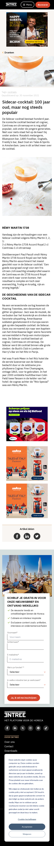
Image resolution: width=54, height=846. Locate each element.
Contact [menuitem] (8, 746)
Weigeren (27, 834)
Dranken (9, 52)
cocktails (12, 92)
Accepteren (27, 827)
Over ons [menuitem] (9, 742)
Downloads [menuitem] (10, 750)
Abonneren (43, 5)
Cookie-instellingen (27, 819)
